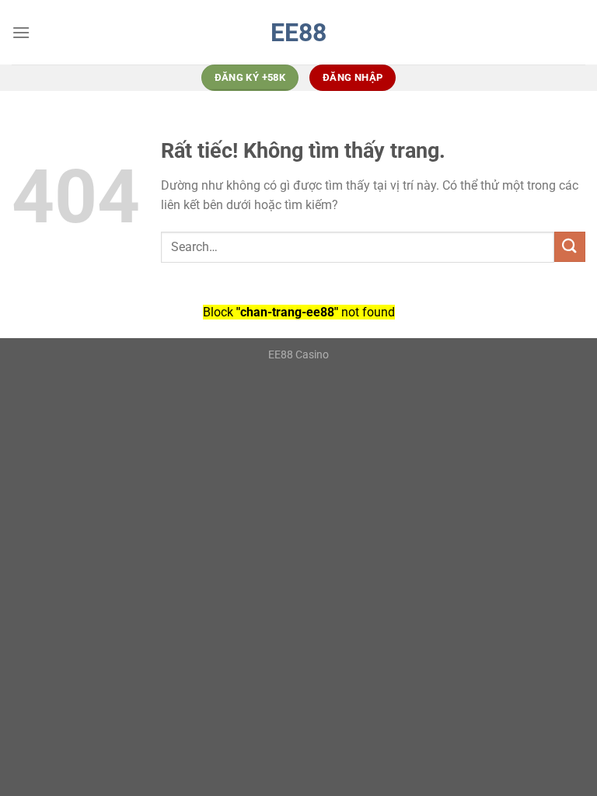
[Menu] (21, 32)
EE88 (298, 32)
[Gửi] (569, 247)
